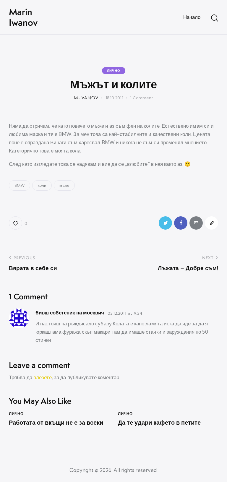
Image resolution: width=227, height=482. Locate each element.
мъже (64, 185)
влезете (42, 377)
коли (42, 185)
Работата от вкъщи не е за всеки (56, 422)
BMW (19, 185)
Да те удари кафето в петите (159, 422)
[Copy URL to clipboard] (211, 223)
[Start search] (214, 18)
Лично (113, 70)
